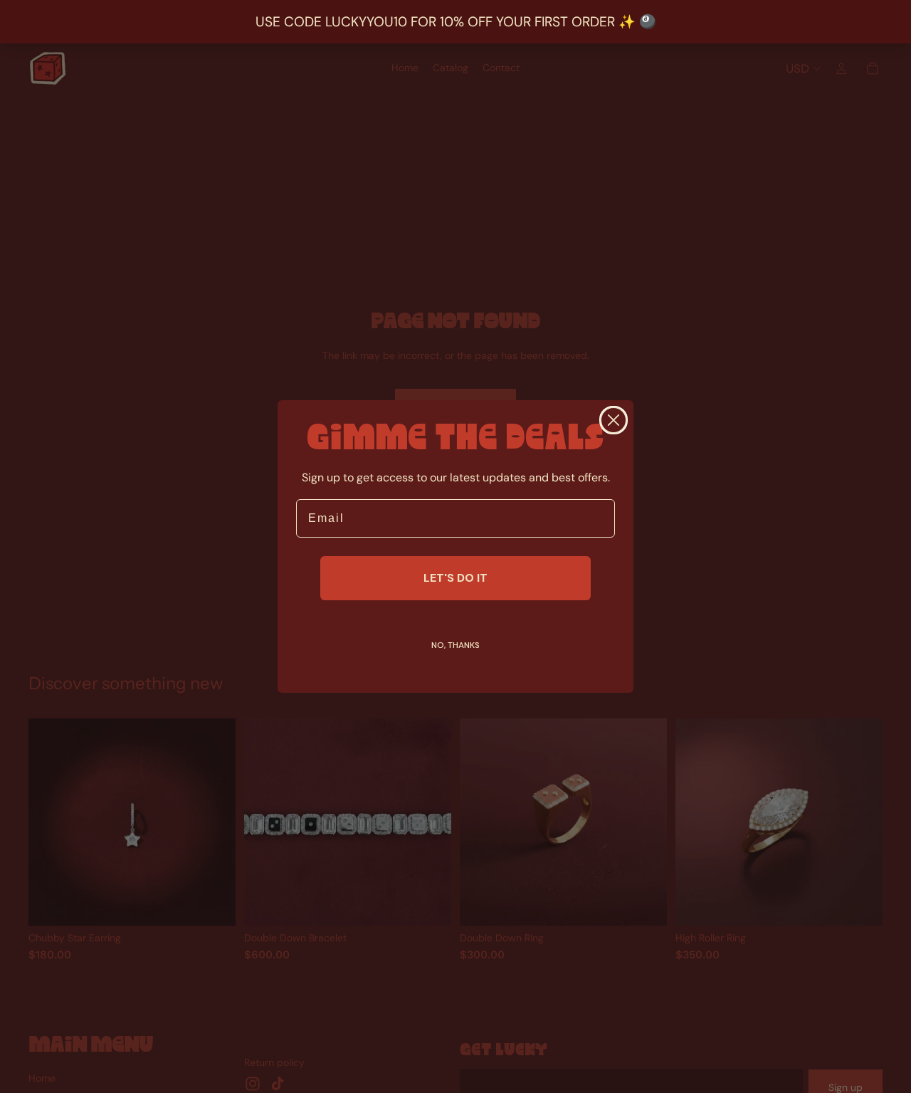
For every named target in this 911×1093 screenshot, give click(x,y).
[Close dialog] (613, 420)
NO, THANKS (455, 645)
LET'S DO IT (455, 577)
